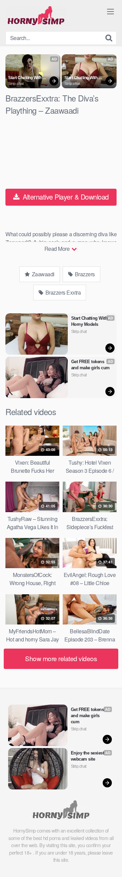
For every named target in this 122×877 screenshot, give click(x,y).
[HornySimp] (35, 15)
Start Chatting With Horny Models (25, 78)
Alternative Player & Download (65, 197)
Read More (57, 249)
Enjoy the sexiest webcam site (88, 756)
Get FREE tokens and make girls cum (90, 364)
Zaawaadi (42, 274)
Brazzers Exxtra (62, 292)
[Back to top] (110, 862)
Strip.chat (16, 83)
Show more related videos (61, 658)
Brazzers (84, 274)
